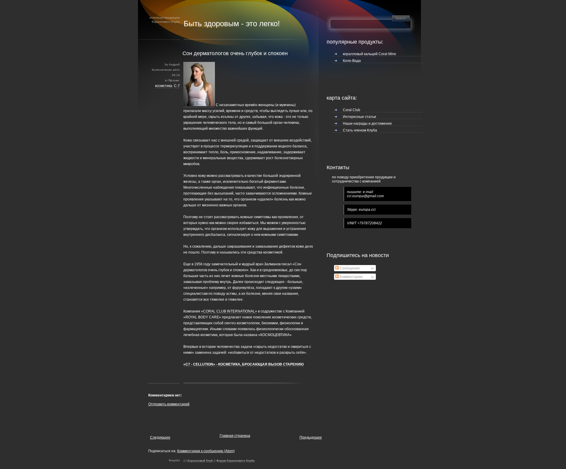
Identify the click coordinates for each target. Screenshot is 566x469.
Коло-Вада (352, 61)
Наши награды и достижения (367, 123)
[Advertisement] (217, 418)
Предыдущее (311, 437)
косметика (163, 86)
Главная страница (235, 436)
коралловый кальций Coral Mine (369, 54)
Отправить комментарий (169, 404)
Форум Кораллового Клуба (235, 460)
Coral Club (351, 110)
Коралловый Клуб (200, 460)
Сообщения (349, 268)
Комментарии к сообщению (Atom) (206, 451)
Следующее (160, 437)
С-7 (177, 86)
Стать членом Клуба (360, 130)
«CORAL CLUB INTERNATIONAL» (229, 311)
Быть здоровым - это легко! (232, 23)
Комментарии (351, 277)
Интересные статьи (359, 117)
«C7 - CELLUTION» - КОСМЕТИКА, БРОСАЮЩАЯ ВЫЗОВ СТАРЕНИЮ (243, 364)
